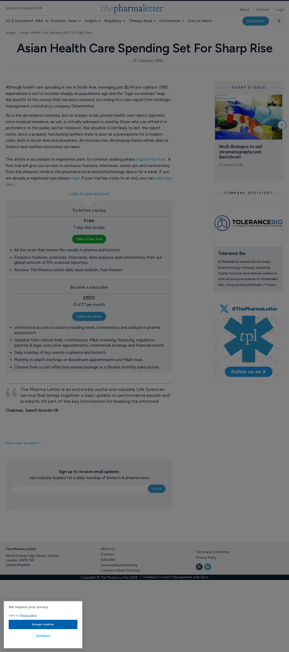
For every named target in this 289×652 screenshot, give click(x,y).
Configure (43, 635)
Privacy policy (28, 615)
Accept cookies (43, 624)
